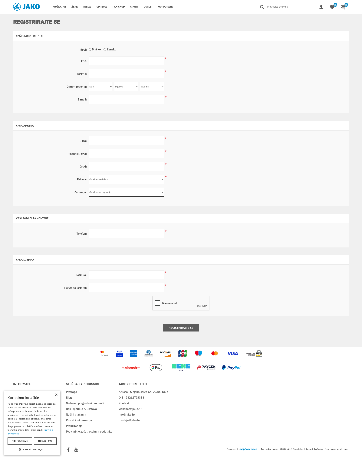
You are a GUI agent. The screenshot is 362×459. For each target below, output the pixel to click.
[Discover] (166, 359)
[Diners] (149, 359)
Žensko (111, 49)
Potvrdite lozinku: (75, 288)
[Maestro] (199, 359)
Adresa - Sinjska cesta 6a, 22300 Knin (143, 392)
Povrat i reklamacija (79, 420)
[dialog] (32, 423)
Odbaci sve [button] (45, 441)
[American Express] (134, 359)
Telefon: (82, 234)
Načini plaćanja (76, 414)
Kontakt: (124, 403)
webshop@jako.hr (130, 409)
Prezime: (81, 74)
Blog (69, 398)
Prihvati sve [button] (20, 441)
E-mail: (82, 99)
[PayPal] (231, 373)
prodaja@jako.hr (129, 420)
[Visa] (233, 359)
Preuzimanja (74, 426)
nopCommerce (248, 449)
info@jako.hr (127, 414)
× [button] (56, 394)
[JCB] (183, 359)
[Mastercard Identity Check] (105, 359)
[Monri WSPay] (253, 359)
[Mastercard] (215, 359)
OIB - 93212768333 (131, 398)
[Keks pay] (181, 373)
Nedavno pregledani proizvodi (85, 403)
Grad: (83, 166)
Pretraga (71, 392)
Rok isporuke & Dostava (81, 409)
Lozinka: (81, 275)
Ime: (84, 61)
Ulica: (83, 141)
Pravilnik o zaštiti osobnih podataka (89, 432)
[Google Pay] (156, 373)
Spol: (83, 50)
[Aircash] (131, 373)
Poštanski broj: (77, 154)
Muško (96, 49)
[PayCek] (206, 373)
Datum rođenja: (77, 87)
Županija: (80, 192)
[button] (32, 449)
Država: (82, 179)
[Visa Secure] (120, 359)
